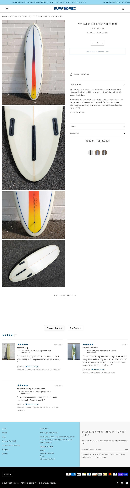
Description (76, 85)
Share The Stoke (81, 74)
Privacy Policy (48, 483)
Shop (4, 437)
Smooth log (22, 347)
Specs (73, 127)
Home (4, 16)
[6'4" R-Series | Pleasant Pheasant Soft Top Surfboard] (91, 153)
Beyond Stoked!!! (90, 347)
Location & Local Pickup (11, 445)
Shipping (74, 133)
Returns (4, 454)
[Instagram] (117, 483)
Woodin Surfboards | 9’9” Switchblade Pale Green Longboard (38, 369)
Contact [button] (44, 429)
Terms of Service (96, 457)
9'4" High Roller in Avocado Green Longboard (99, 372)
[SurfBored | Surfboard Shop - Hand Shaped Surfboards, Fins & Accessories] (127, 483)
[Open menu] (9, 8)
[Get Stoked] (124, 449)
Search (4, 433)
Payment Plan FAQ (9, 441)
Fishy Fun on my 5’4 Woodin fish (31, 388)
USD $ (6, 474)
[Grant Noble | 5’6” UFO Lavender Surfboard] (98, 153)
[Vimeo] (122, 483)
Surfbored (9, 483)
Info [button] (4, 429)
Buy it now (97, 62)
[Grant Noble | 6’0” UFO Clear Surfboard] (104, 153)
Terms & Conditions (30, 483)
